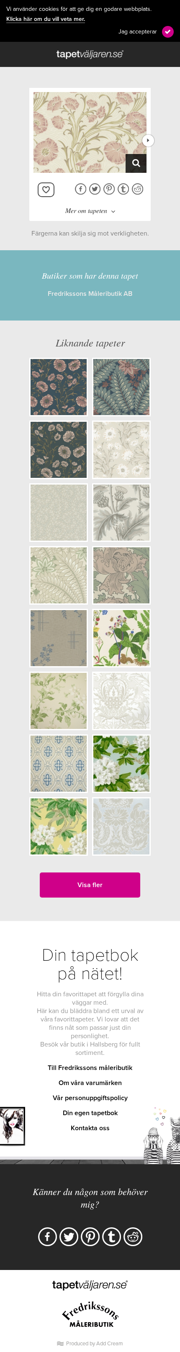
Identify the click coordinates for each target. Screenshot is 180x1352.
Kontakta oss (90, 1128)
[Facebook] (47, 1236)
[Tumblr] (111, 1236)
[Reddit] (132, 1236)
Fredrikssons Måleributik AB (90, 294)
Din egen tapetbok (90, 1113)
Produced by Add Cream (94, 1343)
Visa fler (90, 885)
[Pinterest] (90, 1236)
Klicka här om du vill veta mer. (45, 19)
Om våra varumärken (90, 1083)
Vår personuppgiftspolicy (90, 1098)
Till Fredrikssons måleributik (90, 1068)
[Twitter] (68, 1236)
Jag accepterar (137, 31)
